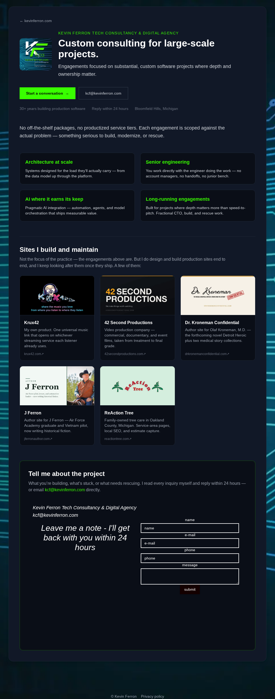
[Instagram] (86, 678)
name (190, 520)
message (190, 565)
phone (189, 550)
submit (190, 589)
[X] (154, 678)
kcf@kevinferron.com (103, 93)
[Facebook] (121, 678)
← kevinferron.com (36, 21)
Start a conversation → (47, 93)
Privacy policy (152, 696)
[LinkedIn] (18, 678)
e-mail (190, 535)
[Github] (52, 678)
